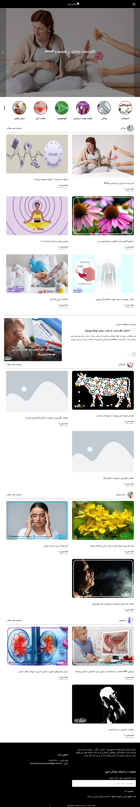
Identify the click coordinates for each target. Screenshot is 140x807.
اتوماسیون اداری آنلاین (59, 805)
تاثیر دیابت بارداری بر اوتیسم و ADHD (70, 51)
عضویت (130, 791)
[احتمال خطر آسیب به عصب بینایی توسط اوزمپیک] (33, 339)
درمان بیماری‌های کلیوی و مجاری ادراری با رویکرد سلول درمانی (43, 671)
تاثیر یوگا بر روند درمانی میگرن (56, 546)
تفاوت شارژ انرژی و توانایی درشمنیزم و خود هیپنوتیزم (113, 603)
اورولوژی (122, 620)
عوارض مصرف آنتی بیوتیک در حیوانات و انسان (115, 415)
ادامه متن (130, 189)
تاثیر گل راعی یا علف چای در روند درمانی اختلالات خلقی (112, 546)
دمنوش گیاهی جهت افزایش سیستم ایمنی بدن (115, 241)
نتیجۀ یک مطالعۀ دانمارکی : (125, 324)
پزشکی (104, 118)
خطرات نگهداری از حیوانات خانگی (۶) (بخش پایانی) (47, 418)
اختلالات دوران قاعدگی (59, 299)
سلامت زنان (40, 118)
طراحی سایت (100, 805)
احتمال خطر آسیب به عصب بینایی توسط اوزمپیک (106, 330)
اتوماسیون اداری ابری (42, 805)
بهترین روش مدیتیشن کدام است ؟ (54, 241)
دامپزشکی (125, 118)
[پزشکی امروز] (134, 4)
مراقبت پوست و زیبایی (83, 118)
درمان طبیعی (19, 118)
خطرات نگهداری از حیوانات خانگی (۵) (118, 478)
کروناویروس (62, 118)
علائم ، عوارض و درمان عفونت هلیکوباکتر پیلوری (115, 299)
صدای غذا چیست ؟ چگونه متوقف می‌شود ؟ (50, 179)
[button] (137, 52)
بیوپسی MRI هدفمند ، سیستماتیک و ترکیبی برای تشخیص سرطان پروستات (104, 671)
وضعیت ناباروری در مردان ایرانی (121, 729)
